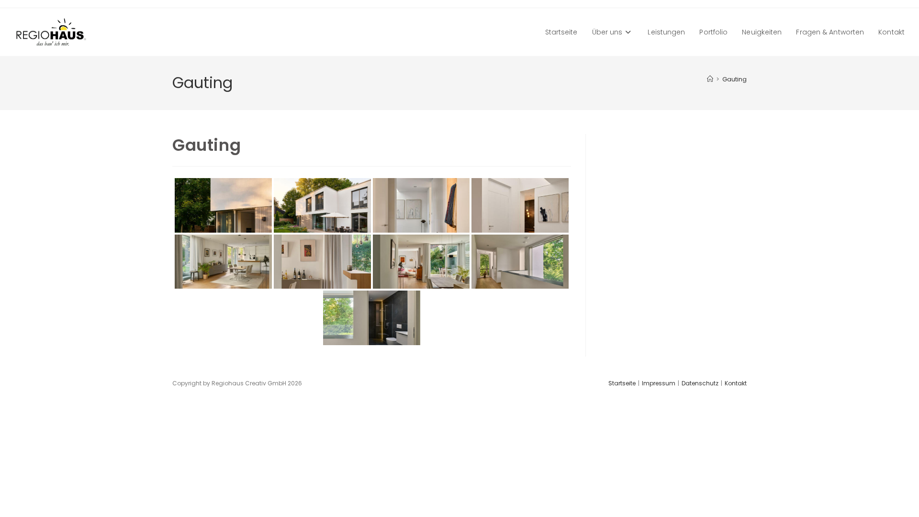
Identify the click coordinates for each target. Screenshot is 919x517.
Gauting (734, 79)
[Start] (710, 79)
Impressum (658, 383)
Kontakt (736, 383)
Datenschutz (700, 383)
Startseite (622, 383)
